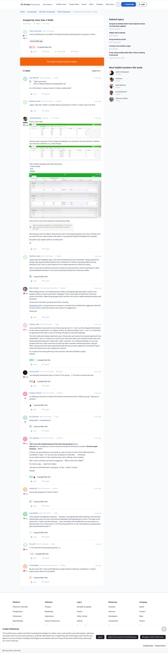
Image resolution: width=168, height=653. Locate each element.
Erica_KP (32, 544)
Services (111, 611)
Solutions (49, 602)
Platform (16, 602)
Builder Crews (61, 4)
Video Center (82, 616)
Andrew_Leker (34, 324)
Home (22, 11)
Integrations (18, 611)
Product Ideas (74, 4)
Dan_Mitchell (34, 78)
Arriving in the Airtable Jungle (120, 46)
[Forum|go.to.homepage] (30, 4)
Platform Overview (20, 607)
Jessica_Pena (34, 371)
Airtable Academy (84, 607)
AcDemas (119, 78)
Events (84, 4)
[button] (128, 4)
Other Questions (64, 11)
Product (48, 607)
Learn (79, 602)
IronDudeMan (34, 565)
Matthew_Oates (35, 101)
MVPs (91, 4)
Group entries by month (117, 39)
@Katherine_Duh (35, 305)
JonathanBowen (35, 118)
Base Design (113, 35)
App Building (18, 621)
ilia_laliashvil (34, 417)
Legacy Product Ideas (117, 58)
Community (32, 11)
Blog (141, 616)
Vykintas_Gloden (122, 98)
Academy (99, 4)
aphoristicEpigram (122, 72)
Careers (142, 611)
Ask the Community (47, 11)
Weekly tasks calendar (117, 33)
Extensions (17, 616)
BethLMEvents (121, 85)
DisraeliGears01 (121, 92)
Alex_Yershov (34, 288)
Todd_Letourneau (35, 31)
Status (142, 621)
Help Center (110, 4)
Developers (112, 616)
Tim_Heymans (34, 438)
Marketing (49, 611)
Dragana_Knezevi (35, 393)
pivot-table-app (36, 41)
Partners (111, 607)
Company (143, 602)
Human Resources (52, 621)
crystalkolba (33, 513)
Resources (112, 602)
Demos (80, 621)
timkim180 (33, 488)
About (141, 607)
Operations (49, 616)
